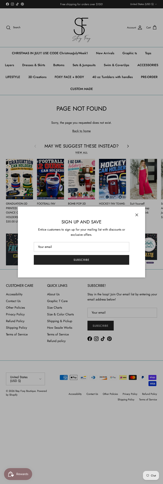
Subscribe (81, 260)
